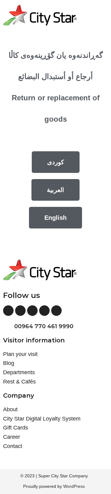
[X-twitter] (32, 310)
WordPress (74, 486)
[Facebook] (8, 310)
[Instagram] (20, 310)
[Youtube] (44, 310)
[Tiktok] (56, 310)
